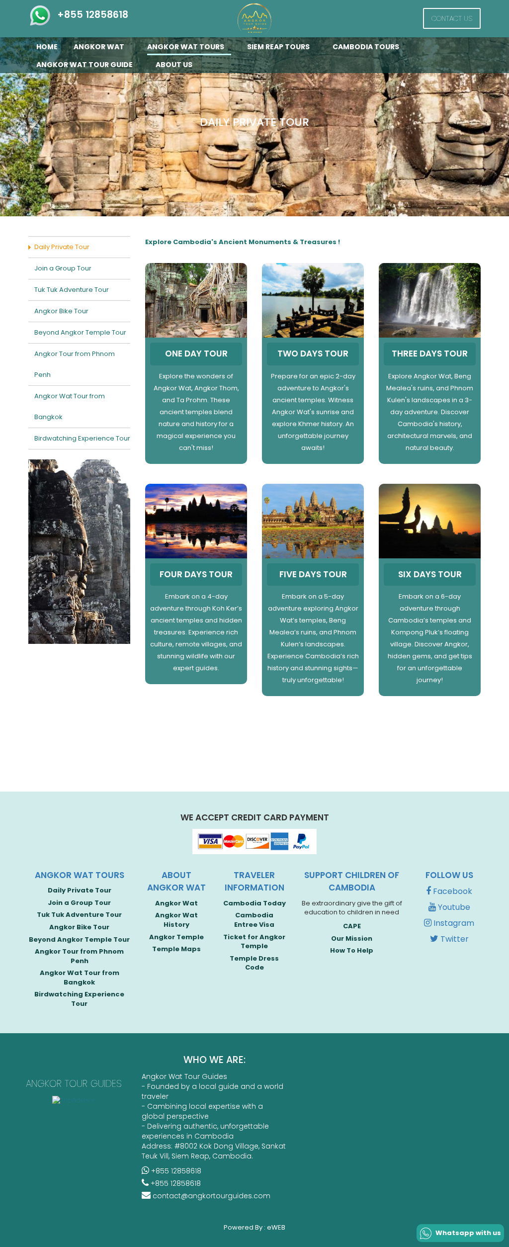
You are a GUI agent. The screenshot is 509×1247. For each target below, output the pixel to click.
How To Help (351, 950)
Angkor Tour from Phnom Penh (74, 364)
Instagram (452, 923)
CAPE (352, 926)
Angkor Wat (100, 47)
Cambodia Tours (367, 47)
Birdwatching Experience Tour (82, 438)
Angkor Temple (176, 937)
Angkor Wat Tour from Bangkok (69, 406)
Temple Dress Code (254, 963)
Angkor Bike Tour (61, 311)
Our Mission (351, 938)
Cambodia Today (254, 903)
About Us (174, 65)
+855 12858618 (90, 14)
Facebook (451, 891)
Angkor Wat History (176, 919)
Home (47, 47)
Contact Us (451, 18)
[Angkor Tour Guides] (254, 19)
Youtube (453, 907)
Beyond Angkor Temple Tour (80, 332)
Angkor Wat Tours (186, 47)
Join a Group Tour (62, 268)
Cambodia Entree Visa (254, 919)
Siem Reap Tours (279, 47)
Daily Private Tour (61, 247)
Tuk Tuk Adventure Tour (71, 289)
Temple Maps (176, 949)
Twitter (453, 939)
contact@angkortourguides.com (210, 1196)
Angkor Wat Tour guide (85, 65)
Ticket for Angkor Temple (254, 941)
